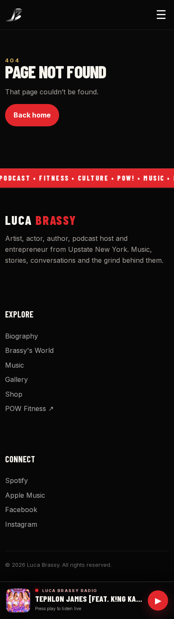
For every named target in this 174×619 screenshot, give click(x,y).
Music (14, 365)
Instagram (21, 524)
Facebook (21, 509)
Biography (21, 336)
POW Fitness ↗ (29, 408)
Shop (13, 394)
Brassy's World (29, 350)
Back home (32, 115)
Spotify (16, 480)
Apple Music (25, 495)
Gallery (16, 379)
